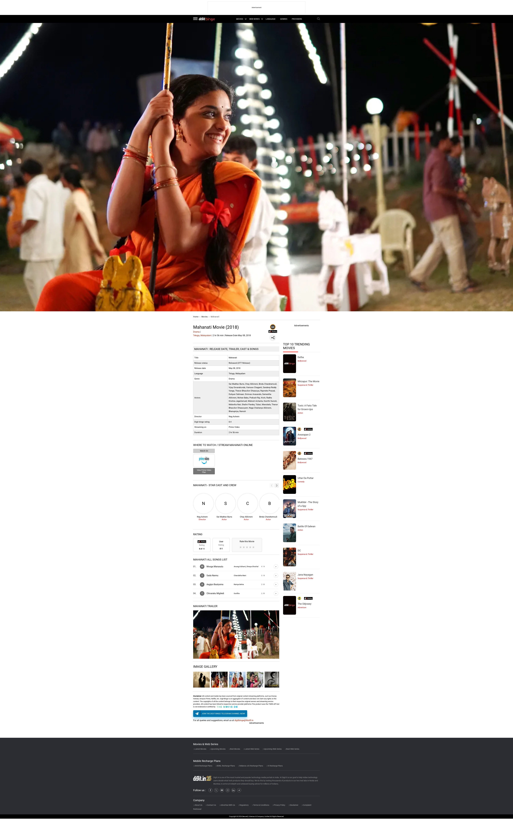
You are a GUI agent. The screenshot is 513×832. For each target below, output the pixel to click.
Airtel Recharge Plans (203, 766)
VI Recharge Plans (275, 766)
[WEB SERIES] (262, 19)
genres (283, 19)
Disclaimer (293, 805)
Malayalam (206, 335)
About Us (198, 805)
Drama (196, 332)
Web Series (254, 19)
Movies (204, 317)
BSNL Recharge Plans (225, 766)
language (270, 19)
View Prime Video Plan (204, 471)
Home (195, 317)
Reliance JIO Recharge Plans (251, 766)
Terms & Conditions (261, 805)
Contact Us (211, 805)
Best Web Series (292, 749)
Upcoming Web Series (272, 749)
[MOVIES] (245, 19)
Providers (297, 19)
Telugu (196, 335)
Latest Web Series (251, 749)
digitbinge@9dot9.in (243, 720)
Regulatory (244, 805)
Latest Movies (200, 749)
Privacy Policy (279, 805)
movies (239, 19)
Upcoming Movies (218, 749)
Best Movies (235, 749)
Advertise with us (227, 805)
